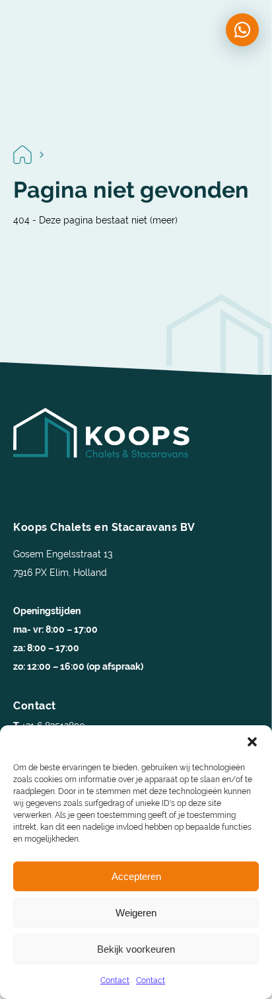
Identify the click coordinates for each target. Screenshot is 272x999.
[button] (252, 741)
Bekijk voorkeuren (136, 949)
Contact (114, 980)
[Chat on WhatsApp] (242, 29)
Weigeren (136, 912)
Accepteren (136, 876)
